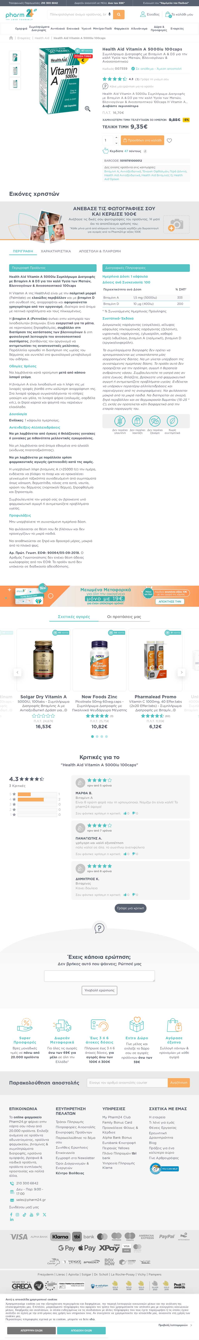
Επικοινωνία (65, 1152)
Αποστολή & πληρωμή (100, 251)
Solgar (86, 1274)
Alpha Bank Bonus (117, 1137)
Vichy (142, 1274)
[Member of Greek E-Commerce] (22, 1286)
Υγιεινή (86, 28)
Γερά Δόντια (178, 171)
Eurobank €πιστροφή (119, 1143)
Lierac (60, 1274)
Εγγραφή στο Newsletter (75, 1158)
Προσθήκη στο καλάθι (145, 140)
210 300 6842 (27, 1183)
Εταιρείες (177, 28)
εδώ (92, 1319)
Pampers (155, 1274)
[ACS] (145, 1262)
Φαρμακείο (121, 28)
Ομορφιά (21, 28)
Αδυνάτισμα (139, 28)
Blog (152, 1143)
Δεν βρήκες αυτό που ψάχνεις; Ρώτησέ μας (99, 964)
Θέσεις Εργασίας (162, 1127)
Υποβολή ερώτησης (99, 990)
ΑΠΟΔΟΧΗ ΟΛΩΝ (81, 1330)
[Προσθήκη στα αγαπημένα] (169, 140)
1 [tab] (92, 736)
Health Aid (17, 276)
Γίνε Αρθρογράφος (164, 1158)
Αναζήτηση (178, 1082)
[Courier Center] (127, 1262)
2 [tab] (97, 736)
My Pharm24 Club (116, 1117)
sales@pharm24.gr (31, 1199)
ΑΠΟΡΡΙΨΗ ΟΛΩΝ (31, 1330)
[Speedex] (91, 1262)
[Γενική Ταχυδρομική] (71, 1262)
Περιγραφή (23, 251)
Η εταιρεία (157, 1117)
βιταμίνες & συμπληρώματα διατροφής (28, 1149)
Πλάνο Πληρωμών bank (119, 1156)
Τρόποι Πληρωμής (70, 1122)
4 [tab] (106, 736)
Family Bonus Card (117, 1122)
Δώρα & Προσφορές (159, 29)
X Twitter (45, 1215)
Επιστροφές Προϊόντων (74, 1132)
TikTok (25, 1215)
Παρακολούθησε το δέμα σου (76, 1140)
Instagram (18, 1215)
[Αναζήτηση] (119, 14)
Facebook (11, 1215)
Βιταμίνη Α (111, 171)
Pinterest (38, 1215)
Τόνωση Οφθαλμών (155, 171)
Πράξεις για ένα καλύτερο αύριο (161, 1150)
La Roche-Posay (123, 1274)
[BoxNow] (109, 1262)
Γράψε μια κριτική (130, 908)
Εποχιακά (73, 28)
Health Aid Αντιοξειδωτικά (122, 175)
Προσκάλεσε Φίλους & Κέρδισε (120, 1130)
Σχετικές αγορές (74, 617)
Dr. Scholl (101, 1274)
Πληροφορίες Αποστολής (76, 1127)
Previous (17, 672)
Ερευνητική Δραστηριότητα (161, 1135)
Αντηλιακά (58, 28)
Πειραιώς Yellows (115, 1148)
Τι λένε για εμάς (162, 1122)
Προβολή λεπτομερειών (173, 1325)
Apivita (73, 1274)
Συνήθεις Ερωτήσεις (72, 1147)
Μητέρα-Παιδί (102, 28)
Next (181, 672)
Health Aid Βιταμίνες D (156, 175)
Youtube (31, 1215)
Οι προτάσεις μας (124, 617)
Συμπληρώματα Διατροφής (39, 29)
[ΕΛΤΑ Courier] (53, 1262)
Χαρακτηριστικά (56, 251)
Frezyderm (45, 1274)
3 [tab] (102, 736)
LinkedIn (12, 1219)
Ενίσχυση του (166, 3)
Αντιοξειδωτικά (130, 171)
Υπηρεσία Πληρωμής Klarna (118, 1165)
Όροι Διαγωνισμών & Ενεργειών (72, 1166)
